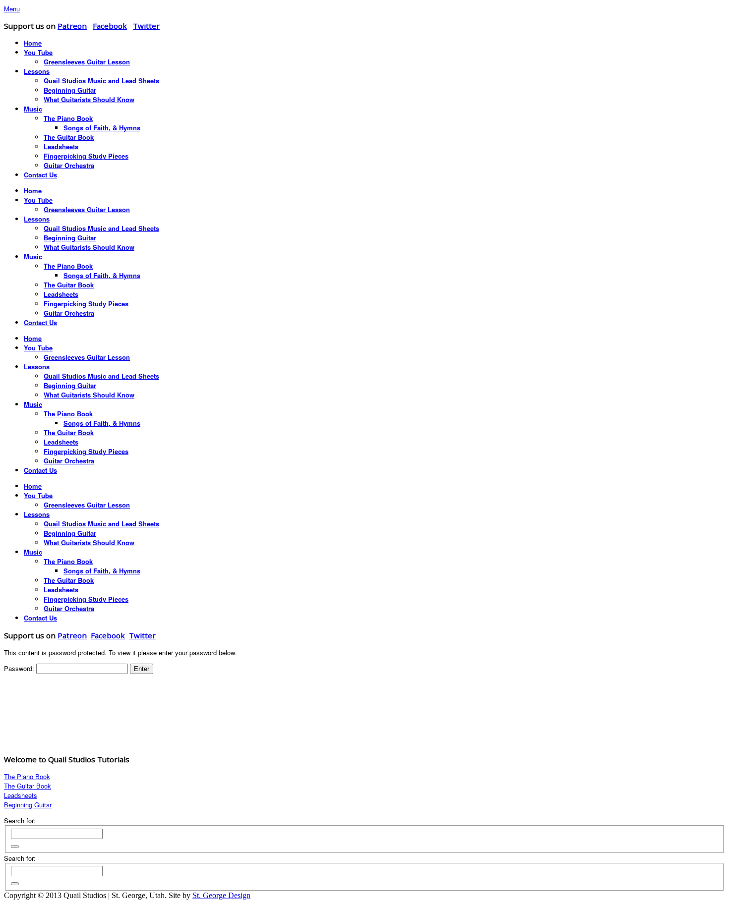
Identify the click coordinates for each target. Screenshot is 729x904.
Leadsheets (20, 795)
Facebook (110, 26)
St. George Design (221, 895)
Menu (12, 8)
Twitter (146, 26)
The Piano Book (27, 776)
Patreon (72, 26)
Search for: (20, 820)
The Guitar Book (27, 786)
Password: (20, 668)
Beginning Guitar (28, 804)
